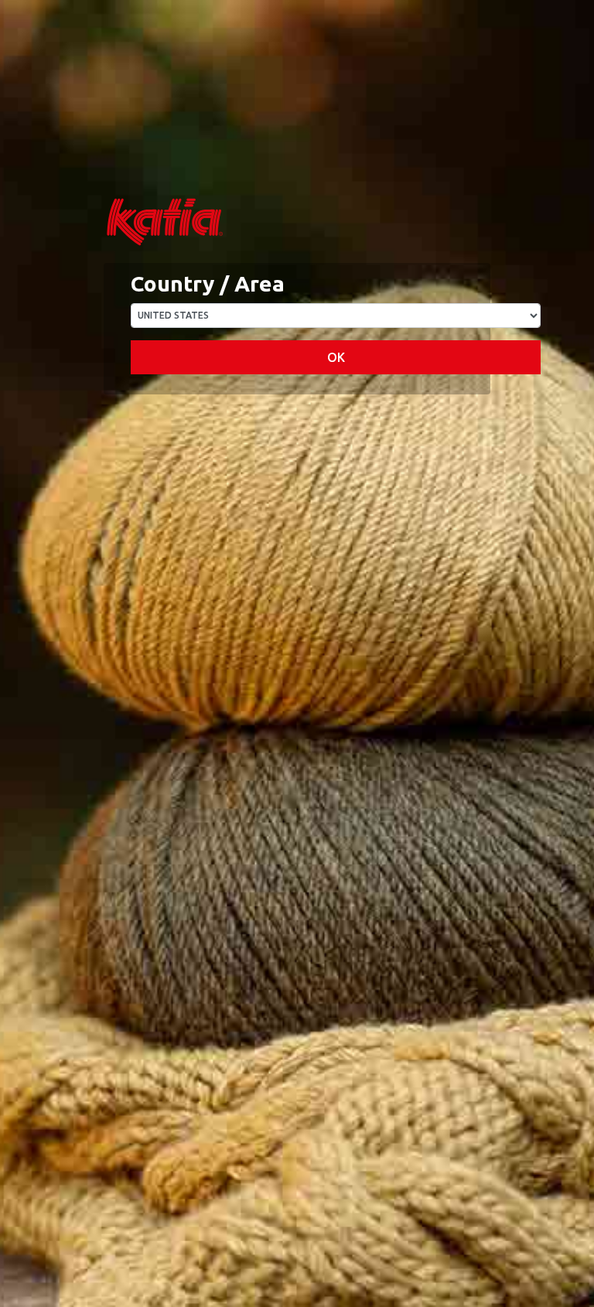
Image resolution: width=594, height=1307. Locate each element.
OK (336, 357)
